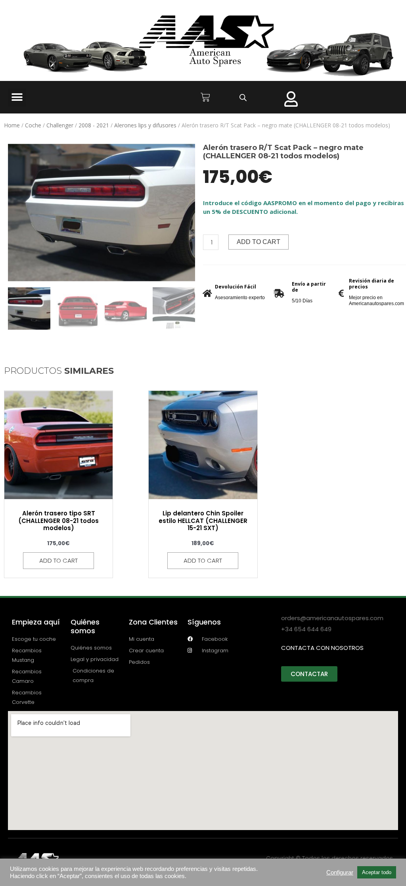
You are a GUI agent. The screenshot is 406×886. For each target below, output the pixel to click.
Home (12, 125)
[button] (17, 97)
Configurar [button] (339, 872)
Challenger (59, 125)
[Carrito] (205, 97)
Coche (33, 125)
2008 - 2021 (94, 125)
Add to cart (258, 241)
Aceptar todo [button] (376, 872)
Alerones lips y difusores (145, 125)
